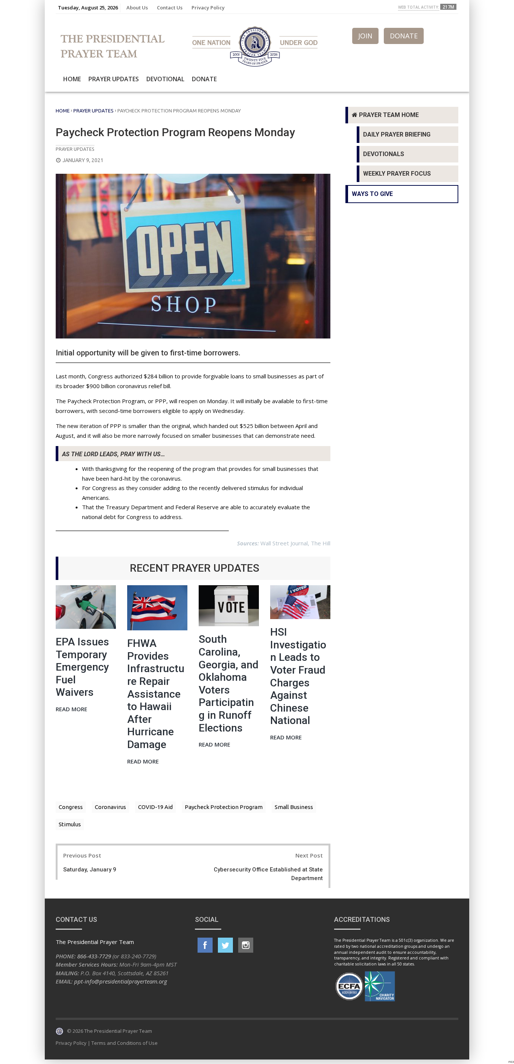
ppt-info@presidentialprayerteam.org (120, 981)
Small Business (294, 807)
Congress (71, 807)
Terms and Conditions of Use (124, 1043)
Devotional (165, 79)
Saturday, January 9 (89, 869)
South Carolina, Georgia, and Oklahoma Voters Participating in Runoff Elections (229, 683)
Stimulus (70, 824)
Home (72, 79)
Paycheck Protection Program (224, 807)
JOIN (365, 35)
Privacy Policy (208, 7)
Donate (204, 79)
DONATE (404, 35)
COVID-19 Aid (155, 807)
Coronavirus (110, 807)
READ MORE (71, 709)
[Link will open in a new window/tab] (205, 945)
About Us (137, 7)
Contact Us (169, 7)
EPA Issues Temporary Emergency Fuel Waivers (82, 667)
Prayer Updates (113, 79)
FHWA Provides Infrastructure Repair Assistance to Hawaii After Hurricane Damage (155, 694)
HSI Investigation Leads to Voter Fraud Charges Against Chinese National (298, 676)
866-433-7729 (94, 956)
